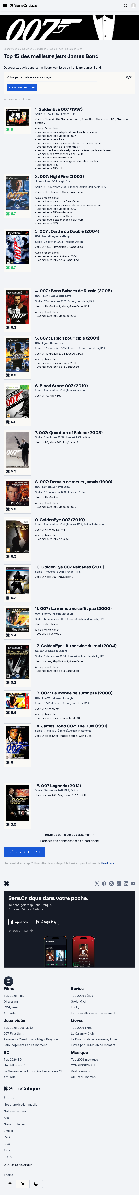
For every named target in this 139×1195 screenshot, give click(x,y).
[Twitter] (97, 884)
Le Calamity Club (82, 1033)
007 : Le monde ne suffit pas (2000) (76, 608)
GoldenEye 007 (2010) (62, 519)
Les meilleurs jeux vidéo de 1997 (56, 135)
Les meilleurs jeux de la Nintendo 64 (58, 146)
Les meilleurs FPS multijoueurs (55, 157)
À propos (10, 1098)
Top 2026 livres (81, 1027)
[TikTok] (119, 884)
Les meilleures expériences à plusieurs (60, 153)
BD (6, 1052)
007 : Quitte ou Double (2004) (69, 231)
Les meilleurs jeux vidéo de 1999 (56, 506)
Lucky (75, 1007)
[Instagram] (111, 884)
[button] (133, 5)
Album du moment (83, 1077)
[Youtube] (133, 884)
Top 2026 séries (82, 995)
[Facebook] (104, 884)
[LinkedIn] (126, 884)
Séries (77, 988)
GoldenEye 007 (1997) (61, 109)
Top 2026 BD (13, 1059)
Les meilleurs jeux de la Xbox (54, 216)
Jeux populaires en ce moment (25, 1045)
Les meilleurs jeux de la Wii (53, 538)
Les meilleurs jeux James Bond (65, 49)
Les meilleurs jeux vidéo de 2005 (57, 315)
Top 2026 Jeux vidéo (18, 1027)
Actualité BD (12, 1077)
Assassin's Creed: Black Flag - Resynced (31, 1039)
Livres (77, 1020)
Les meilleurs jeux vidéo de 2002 (57, 208)
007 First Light (13, 1033)
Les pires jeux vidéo (49, 633)
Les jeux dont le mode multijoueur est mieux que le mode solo (74, 150)
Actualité (10, 1013)
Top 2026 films (14, 995)
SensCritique (10, 49)
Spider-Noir (79, 1001)
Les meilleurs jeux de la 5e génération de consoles (67, 161)
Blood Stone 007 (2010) (64, 385)
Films (9, 988)
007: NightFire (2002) (62, 176)
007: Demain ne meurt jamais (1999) (76, 481)
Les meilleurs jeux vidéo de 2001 (56, 363)
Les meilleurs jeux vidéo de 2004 (57, 256)
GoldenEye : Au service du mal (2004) (79, 645)
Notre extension (15, 1111)
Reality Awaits (80, 1071)
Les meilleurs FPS (47, 164)
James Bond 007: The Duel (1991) (74, 726)
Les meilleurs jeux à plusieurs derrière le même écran (69, 143)
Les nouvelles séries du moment (93, 1013)
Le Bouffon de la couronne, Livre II (95, 1039)
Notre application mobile (20, 1104)
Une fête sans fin (15, 1065)
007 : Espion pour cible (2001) (69, 338)
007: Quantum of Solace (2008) (71, 432)
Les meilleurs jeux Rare (50, 139)
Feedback (107, 863)
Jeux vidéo (26, 49)
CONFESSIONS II (83, 1065)
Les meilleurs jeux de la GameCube (58, 201)
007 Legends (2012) (61, 785)
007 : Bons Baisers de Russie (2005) (76, 290)
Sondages (40, 49)
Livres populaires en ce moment (93, 1045)
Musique (79, 1052)
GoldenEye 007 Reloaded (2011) (72, 567)
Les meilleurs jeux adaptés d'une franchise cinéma (67, 132)
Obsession (11, 1001)
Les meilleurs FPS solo (50, 168)
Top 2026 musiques (84, 1059)
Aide (7, 1117)
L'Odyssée (11, 1007)
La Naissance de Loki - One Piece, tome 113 (33, 1071)
